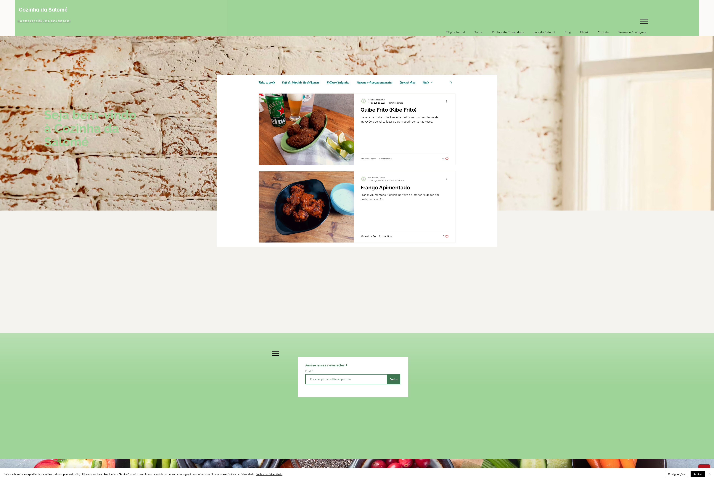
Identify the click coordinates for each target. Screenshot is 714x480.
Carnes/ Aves (407, 82)
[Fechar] (709, 474)
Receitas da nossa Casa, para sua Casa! (44, 21)
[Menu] (643, 21)
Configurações (676, 474)
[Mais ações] (448, 101)
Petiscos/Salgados (338, 82)
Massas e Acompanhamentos (374, 82)
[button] (451, 83)
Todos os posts (266, 82)
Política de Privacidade (269, 474)
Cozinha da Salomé (43, 9)
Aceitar (698, 474)
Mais (426, 82)
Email (308, 371)
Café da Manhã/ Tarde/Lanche (300, 82)
